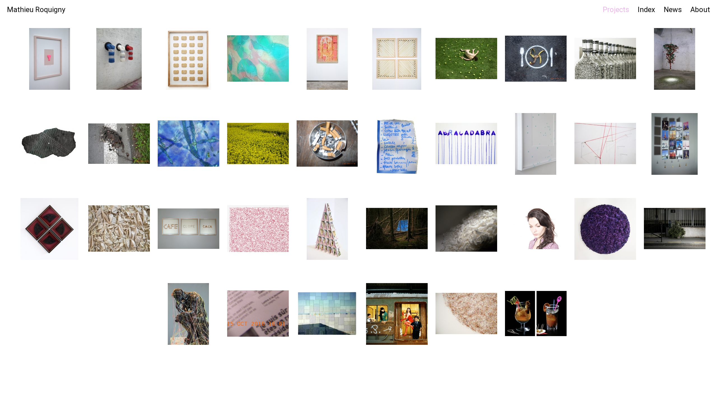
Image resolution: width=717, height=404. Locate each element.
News (673, 9)
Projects (616, 9)
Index (646, 9)
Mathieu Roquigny (36, 9)
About (700, 9)
